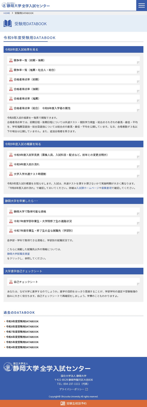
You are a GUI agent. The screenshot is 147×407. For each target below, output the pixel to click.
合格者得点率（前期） (27, 79)
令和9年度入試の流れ (26, 164)
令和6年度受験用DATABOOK (22, 337)
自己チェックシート (26, 282)
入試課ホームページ (87, 188)
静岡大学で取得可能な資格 (30, 211)
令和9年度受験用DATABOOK (22, 321)
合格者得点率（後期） (27, 89)
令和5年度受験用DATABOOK (22, 342)
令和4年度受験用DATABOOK (22, 347)
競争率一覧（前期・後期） (30, 60)
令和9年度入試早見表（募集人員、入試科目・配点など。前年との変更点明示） (61, 155)
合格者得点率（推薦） (27, 98)
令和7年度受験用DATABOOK (22, 331)
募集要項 (106, 188)
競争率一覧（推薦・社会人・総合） (35, 70)
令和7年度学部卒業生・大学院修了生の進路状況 (43, 221)
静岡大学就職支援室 (18, 253)
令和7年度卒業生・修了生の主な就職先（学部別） (44, 230)
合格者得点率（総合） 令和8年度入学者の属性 (42, 108)
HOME (7, 13)
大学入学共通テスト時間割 (30, 174)
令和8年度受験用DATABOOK (22, 326)
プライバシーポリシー (71, 389)
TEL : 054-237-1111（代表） (73, 384)
